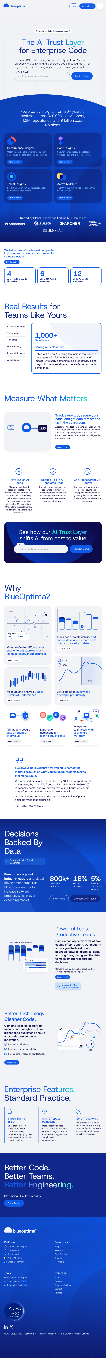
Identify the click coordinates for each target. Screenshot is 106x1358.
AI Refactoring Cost (15, 1285)
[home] (14, 6)
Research (59, 1250)
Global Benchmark (70, 987)
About (57, 1277)
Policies (58, 1293)
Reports (58, 1258)
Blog (57, 1246)
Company (61, 1273)
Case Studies (61, 1254)
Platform (9, 1242)
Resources (61, 1242)
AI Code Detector (14, 1281)
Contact (58, 1289)
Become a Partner (63, 1285)
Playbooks (59, 1262)
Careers (58, 1281)
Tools (7, 1273)
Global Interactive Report (15, 1277)
